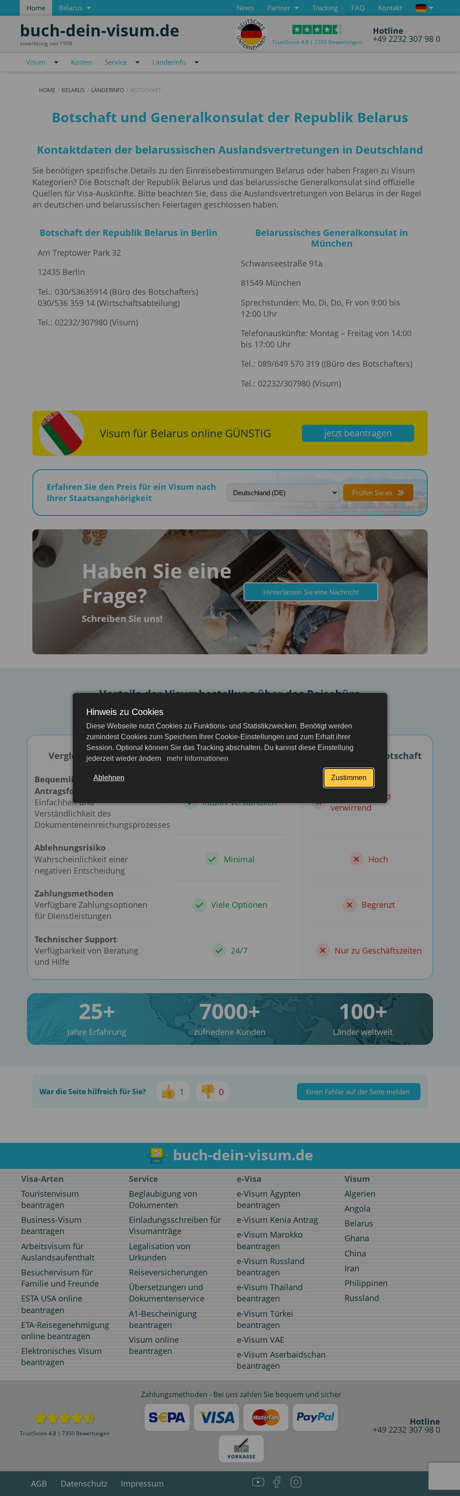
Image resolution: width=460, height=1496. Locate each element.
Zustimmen (349, 777)
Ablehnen (108, 777)
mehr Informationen (196, 758)
